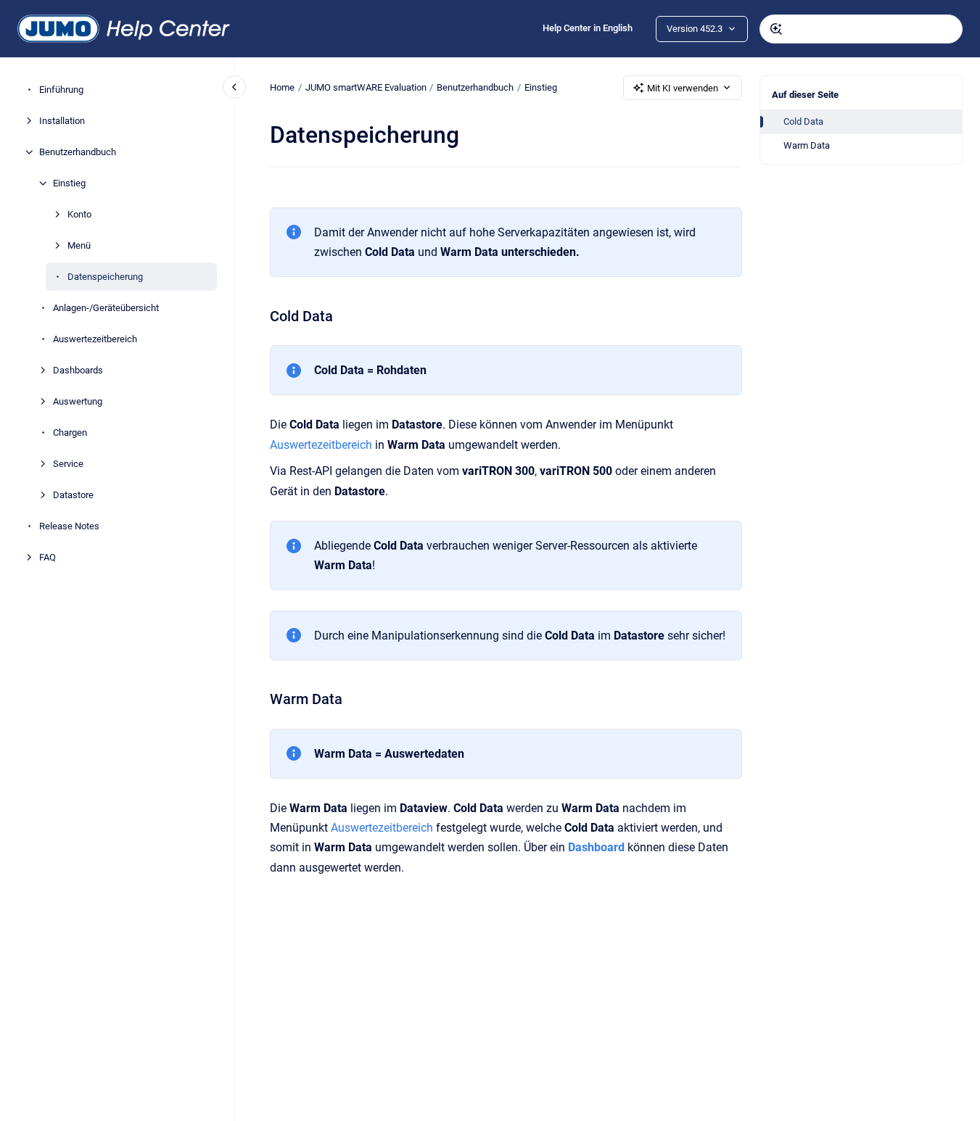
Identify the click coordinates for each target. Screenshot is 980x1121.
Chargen (70, 432)
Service (68, 463)
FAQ (47, 557)
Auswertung (77, 401)
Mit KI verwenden (682, 88)
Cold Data (803, 121)
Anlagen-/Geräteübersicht (106, 307)
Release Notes (69, 526)
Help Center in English (588, 27)
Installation (62, 120)
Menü (79, 245)
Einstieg (69, 183)
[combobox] (861, 29)
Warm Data (806, 145)
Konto (79, 214)
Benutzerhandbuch (77, 151)
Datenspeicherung (105, 276)
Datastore (73, 494)
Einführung (61, 89)
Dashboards (78, 370)
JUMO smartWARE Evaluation (366, 87)
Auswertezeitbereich (95, 339)
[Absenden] (776, 29)
